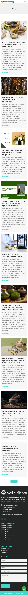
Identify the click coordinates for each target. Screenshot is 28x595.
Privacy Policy (5, 548)
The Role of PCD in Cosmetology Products (12, 255)
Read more (5, 72)
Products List (4, 550)
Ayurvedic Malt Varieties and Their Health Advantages (12, 99)
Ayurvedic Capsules (6, 525)
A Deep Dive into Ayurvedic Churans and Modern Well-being (13, 44)
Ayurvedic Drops (5, 530)
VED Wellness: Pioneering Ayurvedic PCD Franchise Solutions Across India (13, 360)
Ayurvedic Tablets (6, 540)
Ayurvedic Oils (5, 532)
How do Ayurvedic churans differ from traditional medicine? (13, 413)
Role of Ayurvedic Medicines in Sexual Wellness (10, 448)
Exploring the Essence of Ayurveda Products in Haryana (12, 152)
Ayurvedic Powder (6, 534)
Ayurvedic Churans (6, 528)
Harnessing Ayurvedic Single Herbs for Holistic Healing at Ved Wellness (12, 307)
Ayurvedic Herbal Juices (8, 542)
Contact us (4, 552)
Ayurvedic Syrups (6, 538)
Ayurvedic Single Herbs (7, 536)
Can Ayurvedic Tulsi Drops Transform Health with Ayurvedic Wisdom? (13, 203)
